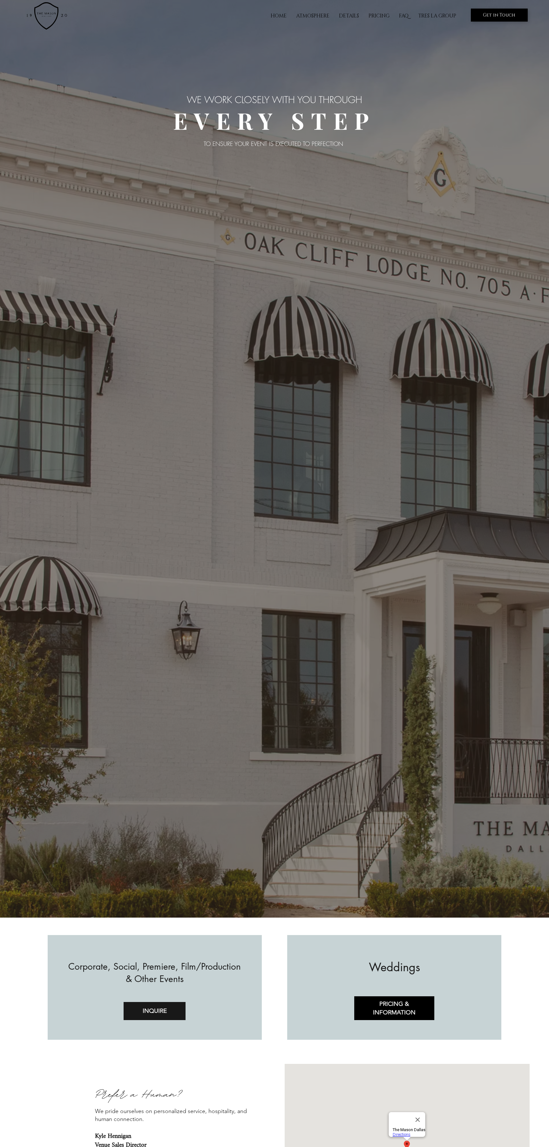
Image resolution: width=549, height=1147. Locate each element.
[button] (379, 15)
